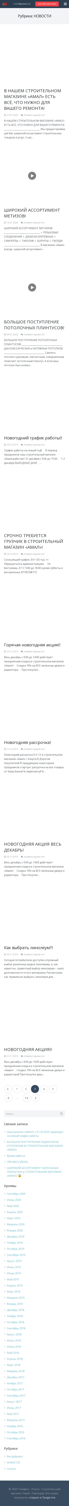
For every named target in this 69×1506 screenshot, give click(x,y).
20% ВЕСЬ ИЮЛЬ (17, 1162)
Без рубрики (14, 1456)
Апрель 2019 (15, 1285)
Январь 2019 (15, 1304)
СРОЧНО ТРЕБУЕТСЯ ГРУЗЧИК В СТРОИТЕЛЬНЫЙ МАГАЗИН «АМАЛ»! (33, 541)
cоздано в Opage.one (42, 1497)
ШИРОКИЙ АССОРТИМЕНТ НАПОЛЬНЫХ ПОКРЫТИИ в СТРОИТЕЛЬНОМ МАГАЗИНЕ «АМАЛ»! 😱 (34, 1172)
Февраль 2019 (16, 1298)
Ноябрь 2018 (15, 1316)
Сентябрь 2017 (16, 1395)
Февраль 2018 (16, 1371)
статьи (11, 1468)
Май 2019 (13, 1279)
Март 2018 (13, 1365)
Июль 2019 (14, 1267)
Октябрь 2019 (15, 1249)
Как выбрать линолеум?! (28, 947)
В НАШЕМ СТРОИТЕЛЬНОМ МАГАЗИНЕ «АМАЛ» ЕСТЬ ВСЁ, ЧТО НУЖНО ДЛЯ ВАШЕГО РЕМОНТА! (32, 99)
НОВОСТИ (13, 1462)
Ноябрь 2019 (15, 1242)
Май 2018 (13, 1353)
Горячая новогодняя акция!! (32, 645)
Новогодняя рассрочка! (27, 742)
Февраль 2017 (16, 1420)
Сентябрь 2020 (16, 1194)
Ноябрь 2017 (15, 1383)
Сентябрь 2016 (16, 1438)
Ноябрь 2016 (15, 1426)
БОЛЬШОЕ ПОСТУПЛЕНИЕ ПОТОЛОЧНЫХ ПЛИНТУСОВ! (34, 324)
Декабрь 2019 (15, 1236)
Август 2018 (14, 1334)
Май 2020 (13, 1206)
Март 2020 (13, 1218)
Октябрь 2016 (15, 1432)
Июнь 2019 (14, 1273)
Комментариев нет (34, 115)
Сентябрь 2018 (16, 1328)
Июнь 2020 (14, 1200)
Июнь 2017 (14, 1408)
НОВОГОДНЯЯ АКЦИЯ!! (28, 1049)
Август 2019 (14, 1261)
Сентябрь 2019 (16, 1255)
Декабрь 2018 (15, 1310)
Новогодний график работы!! (33, 438)
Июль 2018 (14, 1340)
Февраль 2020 (16, 1224)
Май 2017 (13, 1414)
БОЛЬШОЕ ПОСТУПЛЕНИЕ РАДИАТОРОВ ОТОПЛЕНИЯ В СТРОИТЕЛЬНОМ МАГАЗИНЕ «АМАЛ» (35, 1145)
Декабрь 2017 (15, 1377)
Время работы (16, 1156)
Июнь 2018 (14, 1346)
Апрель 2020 (15, 1212)
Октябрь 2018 (15, 1322)
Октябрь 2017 (15, 1389)
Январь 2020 (15, 1230)
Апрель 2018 (15, 1359)
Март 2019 (13, 1291)
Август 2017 (14, 1401)
